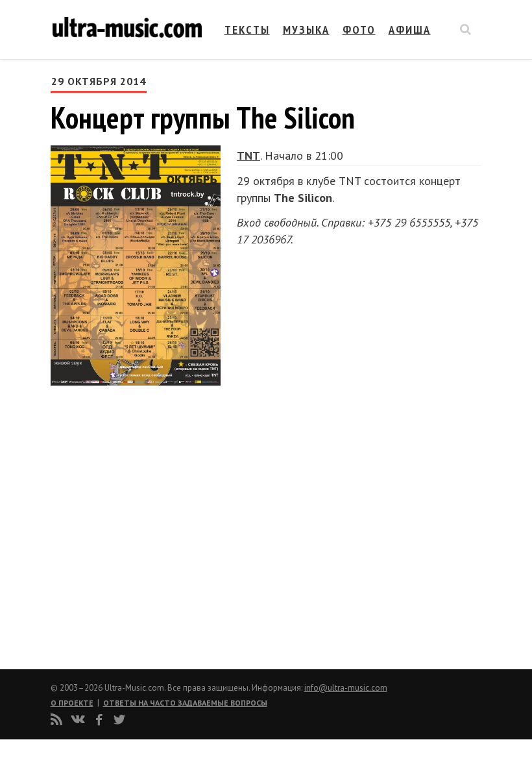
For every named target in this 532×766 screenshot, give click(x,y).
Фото (359, 29)
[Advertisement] (128, 522)
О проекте (72, 703)
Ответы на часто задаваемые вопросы (185, 703)
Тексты (247, 29)
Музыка (306, 29)
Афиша (410, 29)
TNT (248, 155)
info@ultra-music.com (345, 687)
